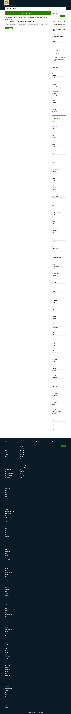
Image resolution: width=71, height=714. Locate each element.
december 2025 (23, 460)
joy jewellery (7, 547)
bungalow (54, 171)
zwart (53, 429)
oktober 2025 (54, 93)
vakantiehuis (54, 386)
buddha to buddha (55, 169)
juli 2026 (53, 73)
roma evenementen (55, 336)
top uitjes (54, 370)
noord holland (54, 311)
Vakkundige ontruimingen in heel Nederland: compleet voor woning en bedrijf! (58, 29)
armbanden (54, 142)
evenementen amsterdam (9, 511)
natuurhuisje (54, 300)
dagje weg (54, 187)
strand (53, 363)
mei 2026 (54, 77)
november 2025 (55, 91)
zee (53, 415)
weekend (53, 404)
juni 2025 (54, 102)
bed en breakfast (55, 151)
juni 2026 (54, 75)
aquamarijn (54, 137)
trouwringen (54, 377)
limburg (53, 284)
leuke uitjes (54, 282)
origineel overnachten (56, 323)
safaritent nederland (55, 341)
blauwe (53, 164)
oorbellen (6, 606)
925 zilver (54, 121)
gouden (53, 207)
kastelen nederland (55, 248)
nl (52, 307)
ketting (53, 250)
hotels (6, 534)
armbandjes (54, 146)
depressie (54, 189)
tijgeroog (54, 368)
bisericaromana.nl (10, 5)
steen (6, 642)
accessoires (7, 446)
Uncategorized (7, 663)
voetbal (6, 679)
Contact (14, 8)
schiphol (53, 343)
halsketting (6, 519)
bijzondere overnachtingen (9, 475)
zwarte (53, 431)
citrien (6, 490)
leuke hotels (54, 280)
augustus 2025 (23, 467)
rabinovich (54, 329)
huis (53, 232)
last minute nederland (56, 273)
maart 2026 (54, 82)
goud (53, 205)
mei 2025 (54, 104)
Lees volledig (9, 28)
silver (5, 635)
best (53, 153)
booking (6, 482)
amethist (6, 454)
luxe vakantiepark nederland (57, 286)
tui (52, 379)
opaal (53, 320)
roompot (6, 627)
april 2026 (22, 452)
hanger (53, 214)
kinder (53, 255)
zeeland (53, 418)
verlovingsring (54, 395)
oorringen (54, 316)
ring (53, 332)
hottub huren (54, 230)
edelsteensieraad (55, 196)
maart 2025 (54, 109)
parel (53, 325)
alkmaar (53, 130)
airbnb (53, 128)
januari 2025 (54, 113)
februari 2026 (54, 84)
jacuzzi (53, 241)
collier (53, 180)
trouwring (54, 375)
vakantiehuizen (55, 388)
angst (53, 135)
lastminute (54, 275)
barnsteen (54, 148)
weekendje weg (55, 406)
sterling (53, 361)
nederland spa (7, 599)
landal (53, 264)
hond (53, 223)
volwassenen (54, 402)
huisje (53, 234)
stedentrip (54, 354)
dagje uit (6, 498)
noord (53, 309)
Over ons (9, 8)
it (52, 239)
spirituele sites (55, 352)
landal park (54, 268)
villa (53, 397)
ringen (53, 334)
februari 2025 (54, 111)
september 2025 (55, 95)
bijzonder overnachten (56, 155)
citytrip (53, 178)
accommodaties (55, 126)
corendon (54, 182)
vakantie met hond (55, 384)
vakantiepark (7, 671)
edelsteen (54, 194)
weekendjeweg (54, 409)
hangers (53, 216)
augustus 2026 (54, 70)
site (53, 350)
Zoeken (55, 13)
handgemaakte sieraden (56, 212)
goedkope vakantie (55, 203)
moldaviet (54, 298)
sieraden (53, 345)
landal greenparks (55, 266)
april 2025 (54, 107)
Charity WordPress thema (31, 712)
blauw (53, 162)
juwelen (53, 246)
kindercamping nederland (56, 257)
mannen (53, 291)
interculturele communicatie (57, 237)
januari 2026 (54, 86)
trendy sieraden (55, 372)
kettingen (6, 555)
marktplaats (54, 293)
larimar (6, 570)
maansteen (54, 289)
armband (54, 139)
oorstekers (54, 318)
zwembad (6, 707)
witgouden (54, 413)
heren (6, 526)
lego (53, 277)
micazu (6, 591)
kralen (6, 562)
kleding (53, 259)
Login (37, 444)
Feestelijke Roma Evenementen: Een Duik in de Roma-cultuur (59, 52)
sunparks (54, 366)
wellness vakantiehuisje (56, 411)
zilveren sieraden (55, 427)
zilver (53, 420)
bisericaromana (57, 48)
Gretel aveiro (56, 57)
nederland (54, 302)
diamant (53, 191)
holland (53, 221)
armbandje (54, 144)
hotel (53, 225)
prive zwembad (55, 327)
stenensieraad (54, 359)
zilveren (53, 422)
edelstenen (54, 198)
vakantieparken (55, 393)
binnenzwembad (55, 160)
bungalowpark (54, 173)
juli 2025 (53, 100)
